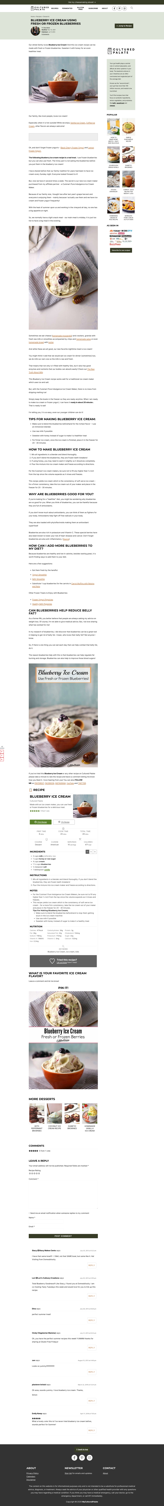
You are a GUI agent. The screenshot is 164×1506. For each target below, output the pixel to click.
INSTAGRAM (60, 783)
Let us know (62, 962)
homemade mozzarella (62, 336)
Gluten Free (80, 8)
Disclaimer (31, 1480)
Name (32, 1218)
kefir (114, 103)
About (105, 8)
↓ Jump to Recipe (124, 26)
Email (32, 1226)
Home (33, 16)
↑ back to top (82, 1449)
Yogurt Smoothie (39, 575)
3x (95, 852)
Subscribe (93, 8)
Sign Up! (68, 1473)
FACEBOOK (49, 783)
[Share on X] (2, 759)
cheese (112, 106)
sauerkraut (120, 103)
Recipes (54, 8)
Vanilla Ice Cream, (78, 123)
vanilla (47, 870)
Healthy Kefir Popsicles (42, 604)
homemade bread (36, 342)
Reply (92, 1265)
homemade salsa (83, 339)
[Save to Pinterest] (2, 752)
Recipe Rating (35, 1170)
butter (51, 342)
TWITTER (82, 783)
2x (91, 852)
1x (87, 852)
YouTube (70, 783)
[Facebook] (114, 8)
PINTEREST (39, 783)
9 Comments (45, 34)
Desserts (46, 16)
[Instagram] (124, 8)
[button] (31, 811)
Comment (34, 1179)
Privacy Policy (32, 1473)
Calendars (30, 1476)
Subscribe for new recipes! (121, 250)
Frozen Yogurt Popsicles (42, 600)
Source (66, 539)
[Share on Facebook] (2, 755)
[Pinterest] (119, 8)
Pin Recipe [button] (65, 822)
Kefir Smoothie (38, 579)
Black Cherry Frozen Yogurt (72, 148)
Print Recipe (42, 822)
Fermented (67, 8)
